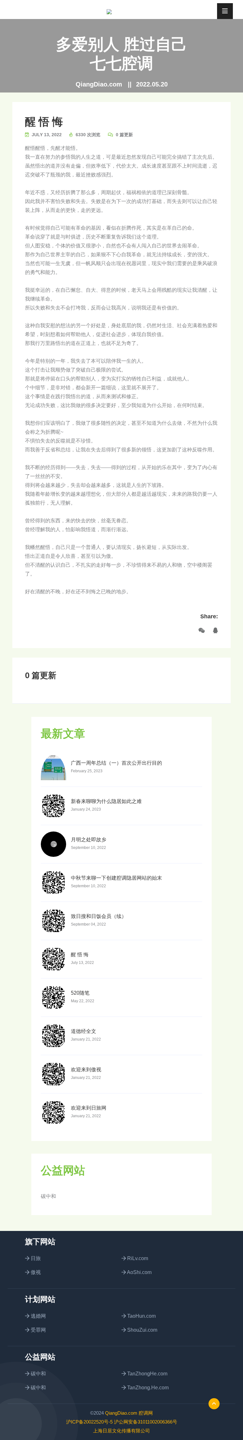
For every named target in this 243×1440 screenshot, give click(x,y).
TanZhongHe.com (146, 1373)
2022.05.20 (152, 84)
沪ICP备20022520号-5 (89, 1421)
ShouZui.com (141, 1330)
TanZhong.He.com (147, 1387)
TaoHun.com (141, 1316)
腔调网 (146, 1413)
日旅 (35, 1258)
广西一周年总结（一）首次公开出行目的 (116, 763)
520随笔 (80, 993)
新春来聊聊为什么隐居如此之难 (106, 801)
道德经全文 (83, 1031)
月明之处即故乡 (88, 839)
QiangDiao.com (99, 84)
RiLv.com (137, 1258)
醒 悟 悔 (44, 122)
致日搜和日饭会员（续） (99, 916)
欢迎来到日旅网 (88, 1108)
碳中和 (48, 1196)
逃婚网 (37, 1316)
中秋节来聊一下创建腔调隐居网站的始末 (116, 878)
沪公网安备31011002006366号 (145, 1421)
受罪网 (37, 1330)
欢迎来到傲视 (86, 1069)
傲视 (35, 1272)
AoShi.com (139, 1272)
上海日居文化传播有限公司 (121, 1430)
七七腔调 (121, 63)
